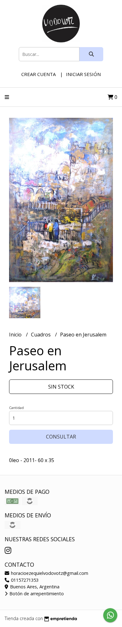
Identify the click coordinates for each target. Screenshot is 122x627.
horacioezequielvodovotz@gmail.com (49, 573)
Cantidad (16, 407)
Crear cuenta (38, 74)
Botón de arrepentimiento (36, 594)
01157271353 (24, 580)
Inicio (16, 334)
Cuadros (41, 334)
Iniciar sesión (83, 74)
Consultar (61, 436)
